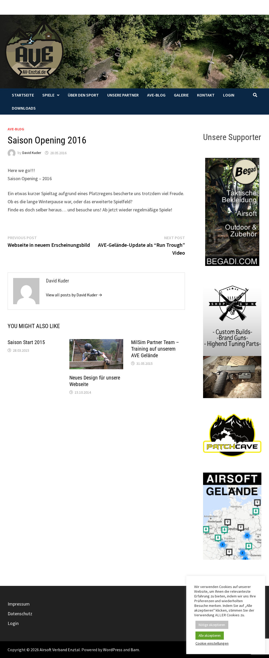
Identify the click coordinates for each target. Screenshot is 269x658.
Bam (135, 649)
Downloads (24, 108)
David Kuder (31, 153)
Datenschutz (20, 614)
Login (228, 95)
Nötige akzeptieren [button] (212, 625)
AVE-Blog (156, 95)
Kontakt (206, 95)
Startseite (23, 95)
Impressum (19, 604)
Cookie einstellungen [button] (212, 643)
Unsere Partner (123, 95)
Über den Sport (83, 95)
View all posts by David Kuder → (74, 294)
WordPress (112, 649)
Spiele (48, 95)
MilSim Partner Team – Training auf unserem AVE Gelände (155, 349)
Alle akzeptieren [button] (210, 635)
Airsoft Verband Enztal (60, 649)
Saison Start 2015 (26, 342)
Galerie (181, 95)
